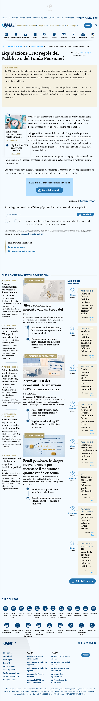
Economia (21, 25)
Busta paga (69, 18)
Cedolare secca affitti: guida (35, 657)
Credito (52, 18)
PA (63, 25)
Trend (4, 18)
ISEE (82, 474)
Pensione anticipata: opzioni (37, 669)
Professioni (54, 25)
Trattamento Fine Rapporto (23, 251)
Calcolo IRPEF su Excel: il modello (35, 681)
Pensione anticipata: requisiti (37, 663)
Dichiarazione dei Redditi (21, 18)
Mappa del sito (9, 680)
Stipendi (60, 18)
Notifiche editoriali (11, 676)
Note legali (7, 660)
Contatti (6, 663)
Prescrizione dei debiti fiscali (59, 681)
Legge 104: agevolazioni (57, 675)
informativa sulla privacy (32, 233)
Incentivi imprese (40, 18)
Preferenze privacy (11, 673)
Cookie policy (9, 670)
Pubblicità (7, 656)
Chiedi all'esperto (51, 190)
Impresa (42, 25)
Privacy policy (9, 666)
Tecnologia (71, 25)
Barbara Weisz (85, 53)
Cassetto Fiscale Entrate (35, 675)
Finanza (32, 25)
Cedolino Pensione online (60, 657)
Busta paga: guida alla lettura (60, 669)
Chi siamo (7, 653)
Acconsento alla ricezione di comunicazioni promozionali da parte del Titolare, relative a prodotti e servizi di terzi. (58, 222)
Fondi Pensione (18, 247)
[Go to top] (83, 692)
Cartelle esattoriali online (60, 663)
